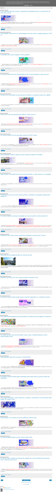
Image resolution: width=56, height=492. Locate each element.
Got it (31, 5)
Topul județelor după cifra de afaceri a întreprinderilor (16, 357)
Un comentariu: (7, 89)
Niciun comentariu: (8, 27)
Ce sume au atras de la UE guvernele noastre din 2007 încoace (19, 135)
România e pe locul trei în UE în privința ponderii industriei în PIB (19, 277)
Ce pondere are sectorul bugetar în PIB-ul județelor (15, 54)
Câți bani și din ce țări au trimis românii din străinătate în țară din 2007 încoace (23, 235)
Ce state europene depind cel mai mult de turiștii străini (16, 437)
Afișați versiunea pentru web (26, 482)
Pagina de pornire (26, 480)
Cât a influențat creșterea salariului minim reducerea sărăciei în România (21, 154)
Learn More (26, 5)
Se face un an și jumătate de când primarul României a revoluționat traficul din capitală (25, 95)
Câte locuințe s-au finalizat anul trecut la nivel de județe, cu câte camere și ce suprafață (26, 174)
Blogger (28, 484)
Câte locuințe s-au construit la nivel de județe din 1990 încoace (19, 417)
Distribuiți (3, 29)
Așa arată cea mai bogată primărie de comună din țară (16, 255)
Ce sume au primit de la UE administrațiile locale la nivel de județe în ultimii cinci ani (25, 74)
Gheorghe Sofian (7, 487)
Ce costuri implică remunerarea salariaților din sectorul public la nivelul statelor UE (24, 216)
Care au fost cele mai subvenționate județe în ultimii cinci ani (18, 114)
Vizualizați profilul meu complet (8, 489)
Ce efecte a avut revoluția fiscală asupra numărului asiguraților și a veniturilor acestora (25, 297)
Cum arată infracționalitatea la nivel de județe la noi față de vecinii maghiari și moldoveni (26, 316)
